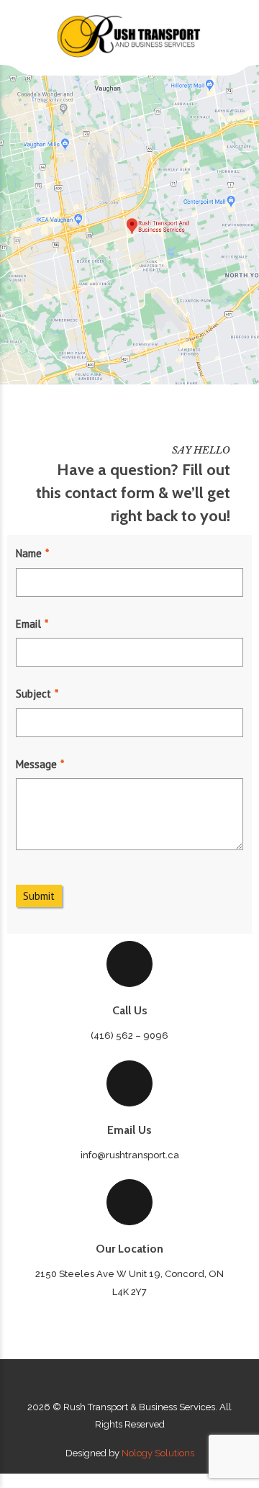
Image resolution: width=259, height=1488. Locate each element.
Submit (39, 896)
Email (28, 624)
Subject (33, 693)
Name (29, 553)
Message (36, 764)
